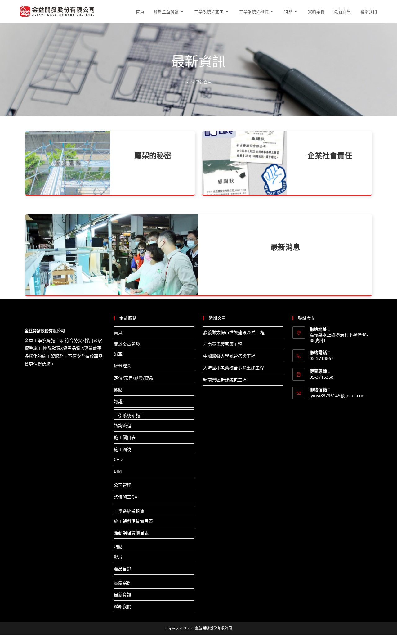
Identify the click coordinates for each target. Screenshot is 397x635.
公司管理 (122, 485)
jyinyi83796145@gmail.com (338, 396)
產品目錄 (122, 569)
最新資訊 (122, 594)
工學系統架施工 (129, 415)
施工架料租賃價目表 (133, 521)
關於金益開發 (127, 344)
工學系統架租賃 (129, 511)
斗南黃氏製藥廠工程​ (222, 344)
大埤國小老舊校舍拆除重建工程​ (233, 368)
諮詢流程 (122, 425)
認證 (118, 401)
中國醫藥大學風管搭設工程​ (229, 356)
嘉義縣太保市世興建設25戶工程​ (234, 332)
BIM (118, 471)
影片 (118, 557)
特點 (118, 547)
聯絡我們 (122, 606)
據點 (118, 390)
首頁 (118, 332)
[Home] (187, 82)
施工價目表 (125, 437)
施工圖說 (122, 449)
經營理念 (122, 366)
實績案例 (122, 583)
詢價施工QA (125, 497)
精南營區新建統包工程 (225, 380)
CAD (118, 459)
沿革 (118, 354)
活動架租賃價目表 (131, 533)
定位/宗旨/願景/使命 (133, 378)
